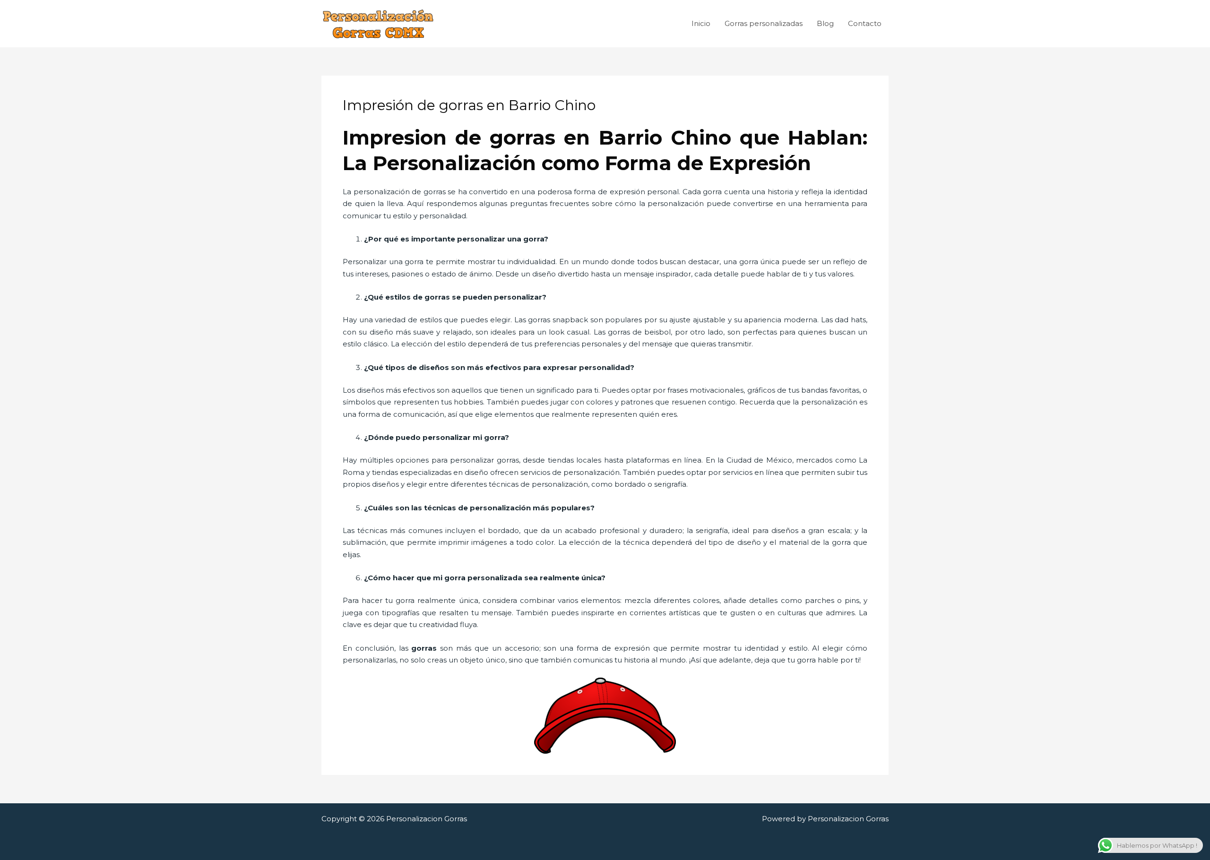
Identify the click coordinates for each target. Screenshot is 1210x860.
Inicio (700, 23)
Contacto (865, 23)
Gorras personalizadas (764, 23)
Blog (825, 23)
